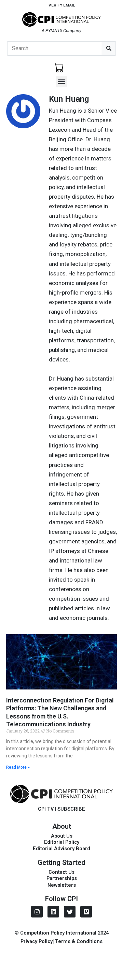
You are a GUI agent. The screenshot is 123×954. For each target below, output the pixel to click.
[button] (61, 81)
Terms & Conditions (78, 941)
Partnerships (61, 878)
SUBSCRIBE (71, 809)
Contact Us (61, 872)
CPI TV (46, 809)
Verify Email (62, 5)
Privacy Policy (36, 941)
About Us (61, 836)
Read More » (18, 767)
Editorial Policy (61, 842)
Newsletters (61, 885)
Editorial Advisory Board (61, 848)
